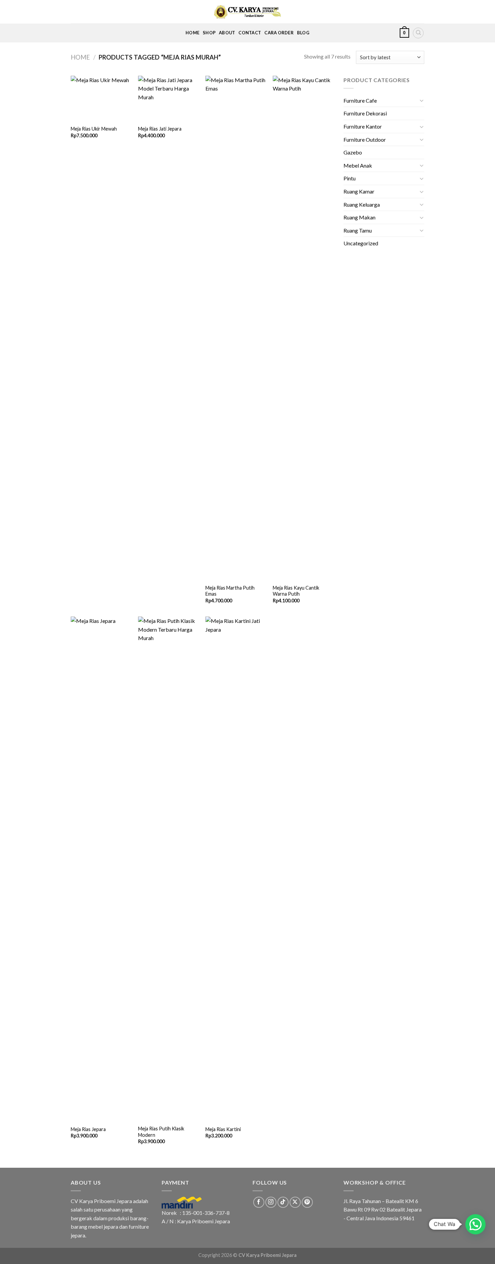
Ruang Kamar (358, 191)
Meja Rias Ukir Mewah (94, 129)
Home (192, 32)
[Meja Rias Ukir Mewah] (101, 98)
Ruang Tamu (357, 230)
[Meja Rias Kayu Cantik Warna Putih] (303, 328)
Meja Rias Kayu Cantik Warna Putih (296, 591)
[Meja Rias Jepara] (101, 869)
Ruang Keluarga (361, 204)
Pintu (349, 178)
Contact (249, 32)
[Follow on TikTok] (283, 1202)
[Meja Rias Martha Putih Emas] (235, 328)
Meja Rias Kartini (223, 1129)
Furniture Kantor (362, 126)
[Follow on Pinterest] (307, 1202)
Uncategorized (360, 243)
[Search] (418, 33)
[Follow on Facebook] (258, 1202)
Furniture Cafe (360, 100)
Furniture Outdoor (364, 139)
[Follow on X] (295, 1202)
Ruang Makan (359, 217)
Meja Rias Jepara (88, 1129)
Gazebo (352, 152)
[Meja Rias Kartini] (235, 869)
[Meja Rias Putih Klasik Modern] (168, 869)
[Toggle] (421, 100)
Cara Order (279, 32)
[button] (475, 1224)
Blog (303, 32)
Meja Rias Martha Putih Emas (230, 591)
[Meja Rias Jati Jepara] (168, 98)
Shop (209, 32)
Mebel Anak (357, 165)
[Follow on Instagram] (270, 1202)
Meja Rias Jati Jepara (160, 129)
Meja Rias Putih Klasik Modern (161, 1132)
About (227, 32)
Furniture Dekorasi (365, 113)
